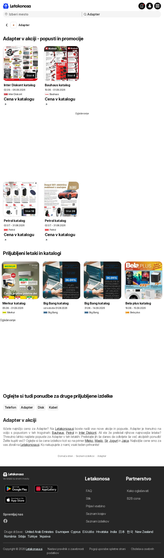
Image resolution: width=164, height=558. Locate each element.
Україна (44, 536)
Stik (88, 498)
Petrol (70, 433)
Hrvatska (102, 532)
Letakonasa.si (34, 549)
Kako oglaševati (137, 491)
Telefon (10, 407)
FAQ (89, 491)
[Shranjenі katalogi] (141, 6)
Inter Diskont (87, 433)
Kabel (53, 407)
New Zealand (144, 532)
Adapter (27, 407)
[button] (149, 6)
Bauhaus (58, 433)
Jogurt (113, 441)
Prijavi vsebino (95, 506)
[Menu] (157, 6)
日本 (122, 532)
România (10, 536)
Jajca (125, 441)
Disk (41, 407)
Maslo (99, 441)
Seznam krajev (96, 514)
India (113, 532)
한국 (130, 532)
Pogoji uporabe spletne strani (107, 549)
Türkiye (32, 536)
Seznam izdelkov (97, 521)
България (62, 532)
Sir (106, 441)
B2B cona (133, 498)
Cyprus (75, 532)
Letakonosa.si (64, 429)
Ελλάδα (88, 532)
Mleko (89, 441)
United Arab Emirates (39, 532)
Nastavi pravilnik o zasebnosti (66, 549)
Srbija (21, 536)
